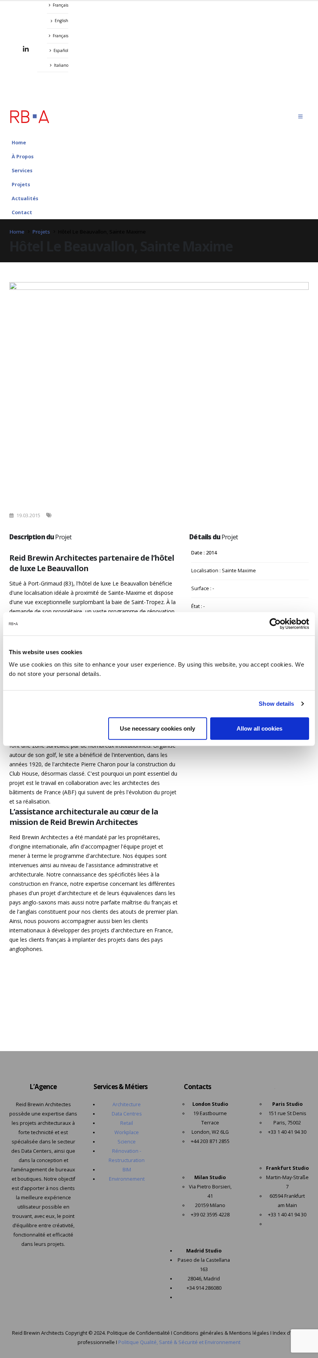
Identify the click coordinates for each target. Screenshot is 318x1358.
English (61, 20)
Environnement (127, 1179)
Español (61, 50)
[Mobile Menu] (300, 116)
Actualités (25, 198)
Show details (276, 703)
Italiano (61, 65)
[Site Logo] (29, 116)
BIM (127, 1169)
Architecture (126, 1104)
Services (22, 170)
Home (19, 142)
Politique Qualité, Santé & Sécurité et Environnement (179, 1342)
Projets (21, 184)
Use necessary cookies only (157, 728)
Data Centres (127, 1113)
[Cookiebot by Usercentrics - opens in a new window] (275, 624)
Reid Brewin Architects (38, 1333)
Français (60, 5)
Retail (126, 1123)
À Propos (23, 156)
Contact (22, 212)
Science (127, 1141)
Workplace (126, 1132)
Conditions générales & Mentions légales (221, 1333)
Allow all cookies (259, 728)
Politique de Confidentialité (138, 1333)
